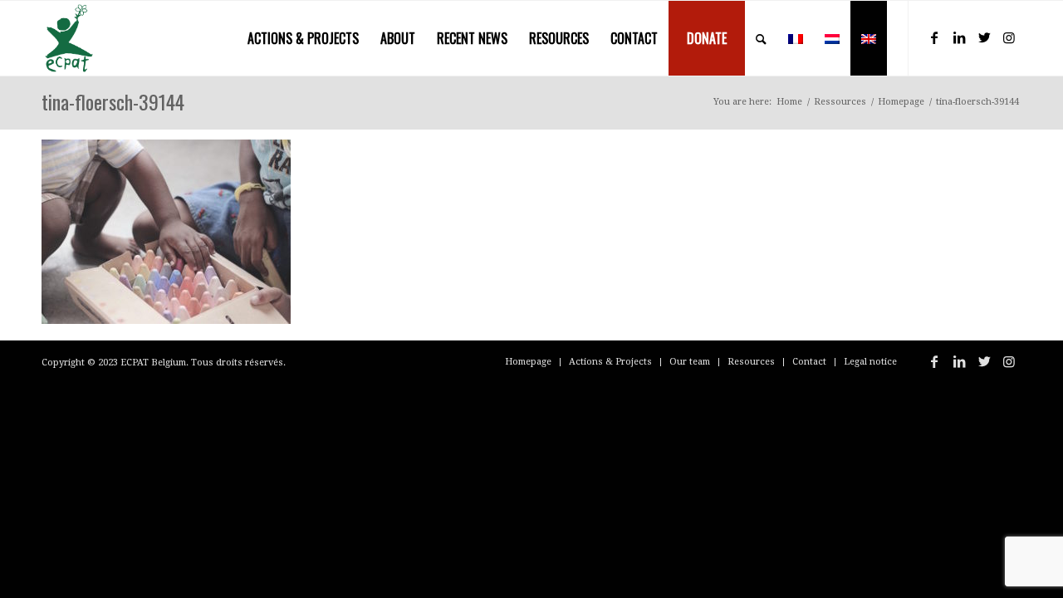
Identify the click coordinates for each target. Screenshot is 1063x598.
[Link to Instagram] (1009, 37)
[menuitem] (303, 38)
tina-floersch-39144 (113, 101)
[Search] (761, 38)
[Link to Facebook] (934, 37)
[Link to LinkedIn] (959, 37)
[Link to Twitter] (984, 37)
